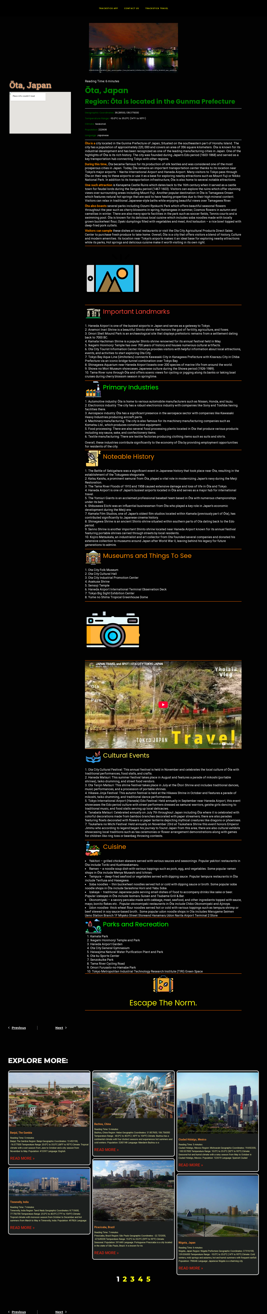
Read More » (22, 1158)
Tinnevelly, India (19, 1202)
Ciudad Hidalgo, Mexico (192, 1139)
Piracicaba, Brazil (104, 1227)
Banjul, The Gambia (21, 1132)
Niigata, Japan (187, 1242)
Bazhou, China (102, 1124)
